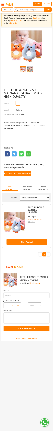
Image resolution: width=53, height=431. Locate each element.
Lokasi (6, 290)
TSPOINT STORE (35, 219)
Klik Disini (13, 23)
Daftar (37, 3)
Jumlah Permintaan (11, 300)
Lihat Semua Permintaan (26, 338)
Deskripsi (8, 310)
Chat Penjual (27, 242)
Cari (48, 9)
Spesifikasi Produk (26, 187)
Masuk (47, 3)
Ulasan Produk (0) (43, 187)
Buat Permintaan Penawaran (17, 173)
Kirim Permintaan (26, 328)
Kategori (7, 9)
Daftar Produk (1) (10, 187)
